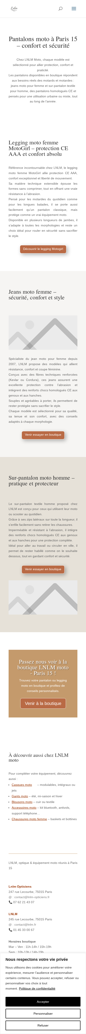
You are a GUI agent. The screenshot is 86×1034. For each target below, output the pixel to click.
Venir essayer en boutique (43, 434)
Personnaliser (43, 1013)
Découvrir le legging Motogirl (43, 249)
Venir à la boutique (43, 703)
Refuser (43, 1025)
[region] (43, 993)
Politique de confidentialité (37, 988)
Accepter (43, 1001)
